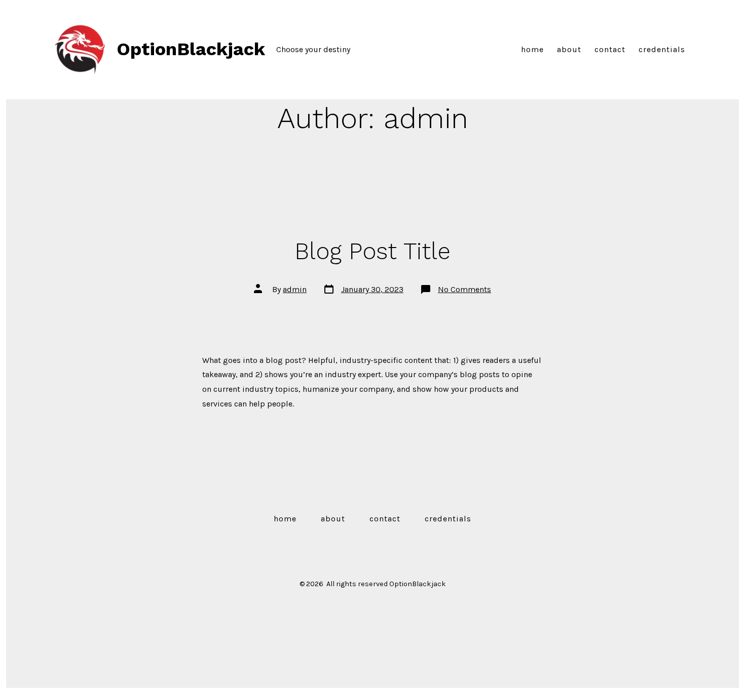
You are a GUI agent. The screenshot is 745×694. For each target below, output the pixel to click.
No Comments (464, 289)
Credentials (662, 49)
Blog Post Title (372, 251)
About (569, 49)
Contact (609, 49)
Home (532, 49)
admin (295, 289)
